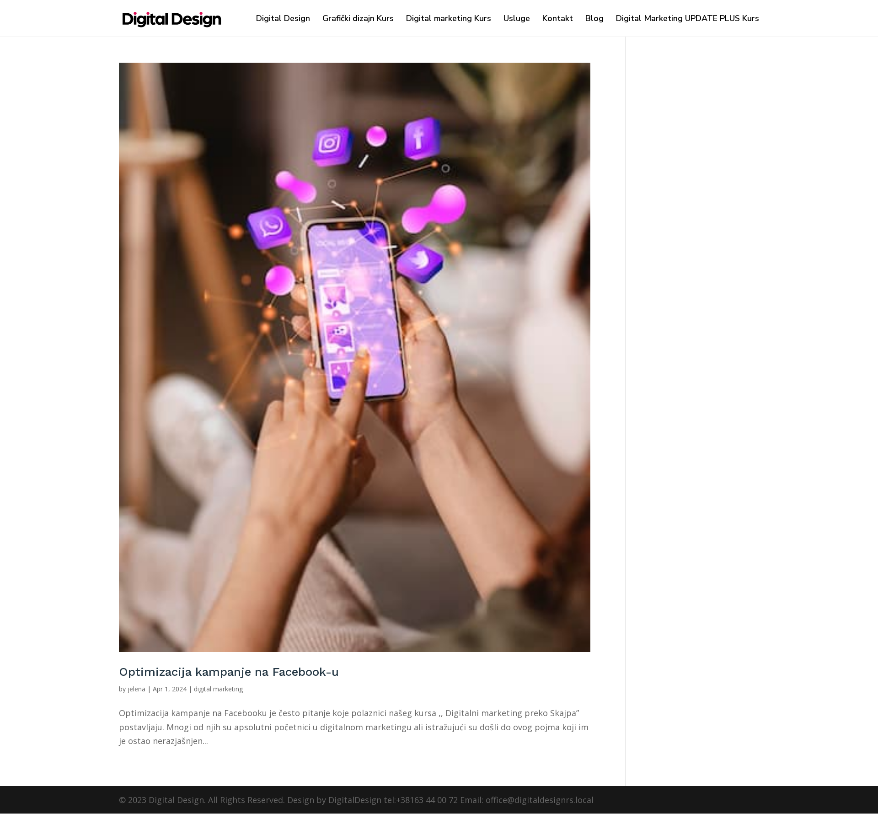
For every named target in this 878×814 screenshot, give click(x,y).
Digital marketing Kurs (448, 19)
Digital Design (283, 19)
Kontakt (557, 19)
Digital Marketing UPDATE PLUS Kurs (687, 19)
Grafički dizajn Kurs (358, 19)
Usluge (516, 19)
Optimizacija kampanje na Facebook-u (229, 672)
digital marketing (218, 689)
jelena (136, 689)
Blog (594, 19)
